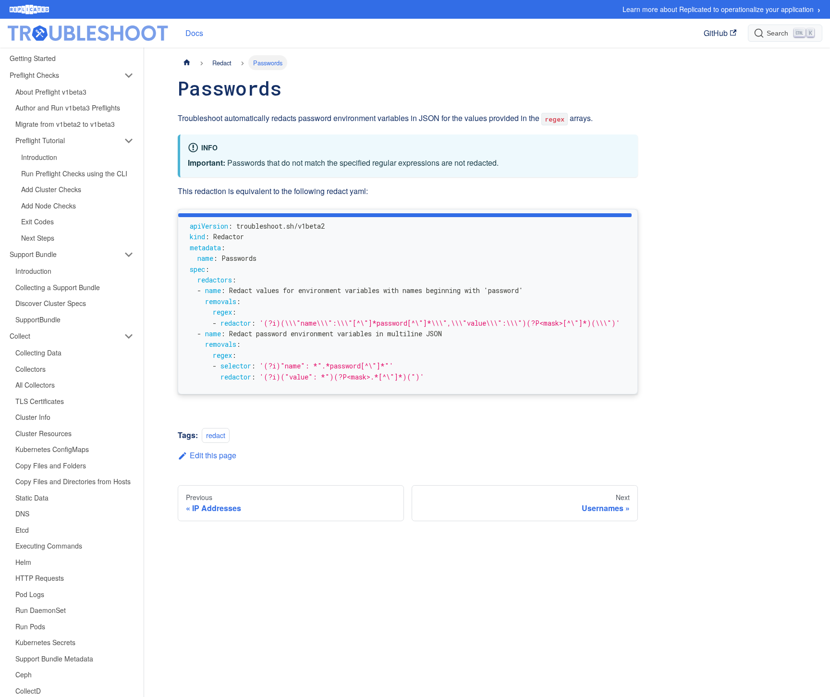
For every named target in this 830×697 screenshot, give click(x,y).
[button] (71, 75)
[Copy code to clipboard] (626, 220)
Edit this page (213, 455)
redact (215, 435)
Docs (194, 32)
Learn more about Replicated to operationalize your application (721, 9)
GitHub (716, 32)
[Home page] (187, 62)
